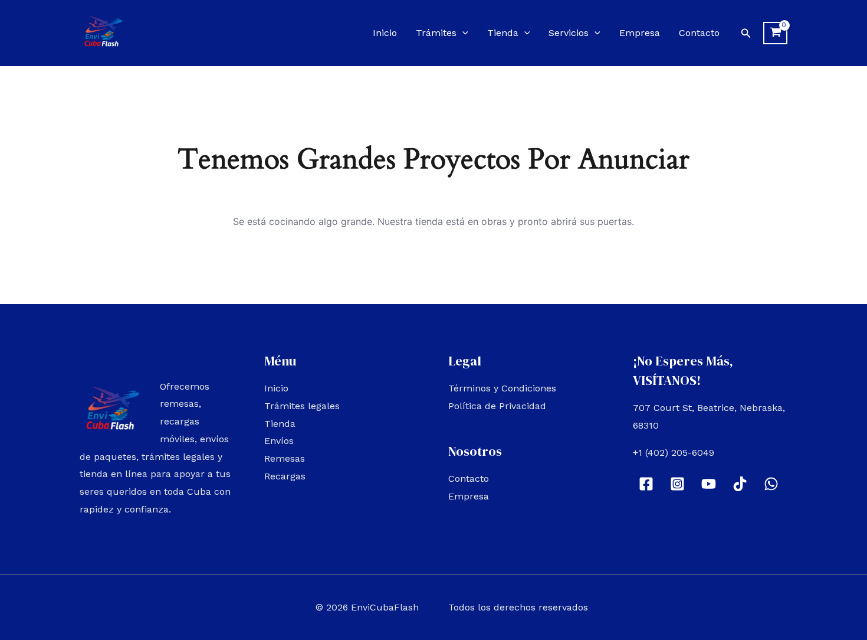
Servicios (569, 32)
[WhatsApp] (771, 484)
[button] (462, 32)
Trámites (436, 32)
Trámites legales (302, 406)
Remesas (284, 458)
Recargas (285, 476)
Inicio (385, 32)
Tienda (502, 32)
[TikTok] (740, 484)
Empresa (639, 32)
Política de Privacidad (497, 406)
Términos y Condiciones (502, 388)
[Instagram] (677, 484)
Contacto (699, 32)
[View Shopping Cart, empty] (775, 33)
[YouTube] (708, 484)
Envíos (279, 440)
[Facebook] (646, 484)
